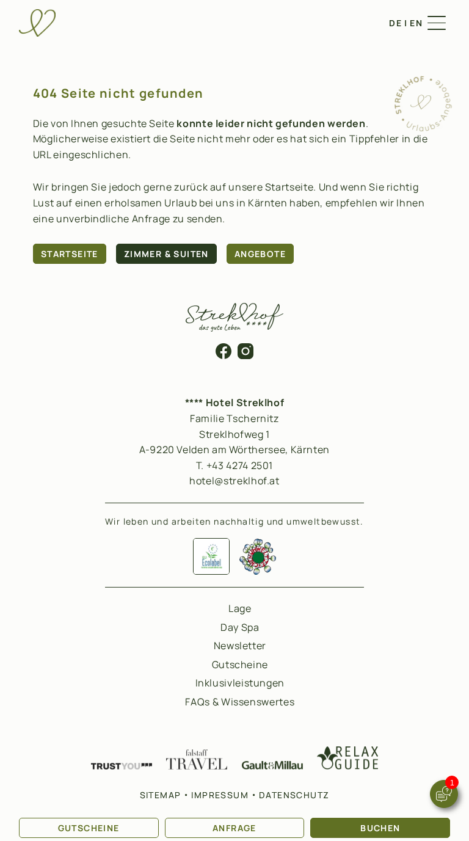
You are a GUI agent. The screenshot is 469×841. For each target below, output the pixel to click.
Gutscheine (89, 828)
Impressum (220, 795)
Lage (240, 608)
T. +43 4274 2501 (234, 465)
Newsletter (240, 645)
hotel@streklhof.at (234, 480)
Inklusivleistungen (240, 683)
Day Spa (239, 627)
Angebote (260, 254)
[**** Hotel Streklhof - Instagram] (245, 355)
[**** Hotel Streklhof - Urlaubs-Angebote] (422, 128)
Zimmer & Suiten (166, 254)
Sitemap (160, 795)
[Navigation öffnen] (436, 23)
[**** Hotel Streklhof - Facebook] (223, 355)
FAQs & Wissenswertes (239, 701)
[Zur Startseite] (37, 23)
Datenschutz (294, 795)
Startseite (69, 254)
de (395, 23)
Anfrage (234, 828)
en (416, 23)
